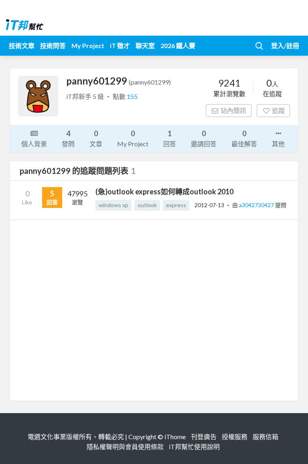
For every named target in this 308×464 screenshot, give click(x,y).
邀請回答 (204, 138)
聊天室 (145, 45)
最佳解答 (244, 138)
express (176, 205)
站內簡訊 (233, 110)
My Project (87, 45)
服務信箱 (265, 436)
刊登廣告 (204, 436)
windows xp (113, 205)
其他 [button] (278, 143)
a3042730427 (257, 205)
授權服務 (234, 436)
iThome (175, 436)
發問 (68, 138)
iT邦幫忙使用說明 (194, 446)
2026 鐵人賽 (177, 45)
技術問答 (53, 45)
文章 (95, 138)
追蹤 (278, 110)
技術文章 (21, 45)
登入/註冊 (285, 45)
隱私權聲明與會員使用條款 (125, 446)
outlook (147, 205)
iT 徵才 (120, 45)
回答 (169, 138)
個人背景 (34, 143)
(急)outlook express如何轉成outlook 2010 (164, 191)
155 (132, 96)
